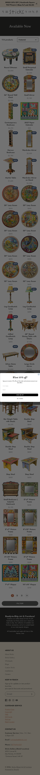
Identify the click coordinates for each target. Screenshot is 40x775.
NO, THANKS (20, 398)
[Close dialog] (38, 374)
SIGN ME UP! (20, 395)
